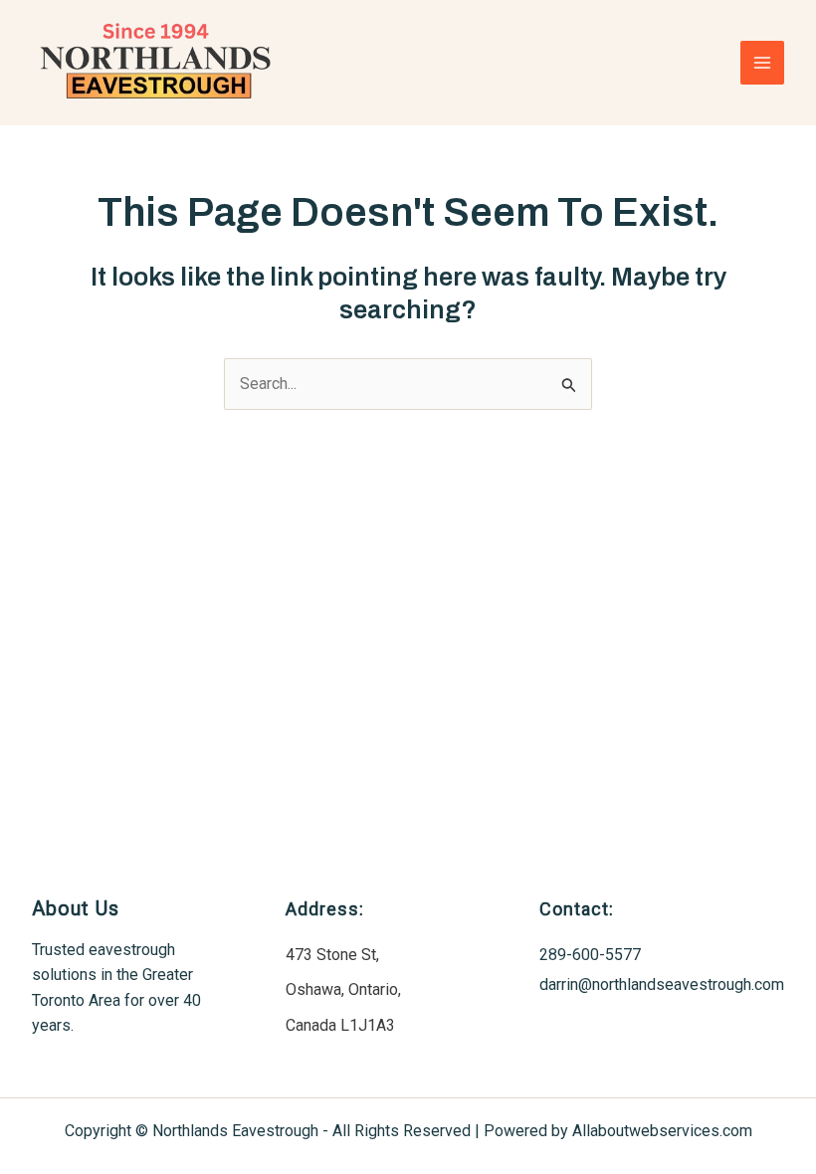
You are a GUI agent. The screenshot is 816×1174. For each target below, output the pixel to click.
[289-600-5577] (590, 955)
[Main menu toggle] (762, 63)
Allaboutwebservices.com (662, 1130)
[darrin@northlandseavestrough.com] (661, 985)
